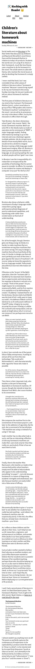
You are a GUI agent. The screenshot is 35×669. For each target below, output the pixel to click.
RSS (13, 18)
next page (28, 47)
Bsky (21, 18)
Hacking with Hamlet (19, 8)
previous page (21, 47)
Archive (26, 16)
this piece (21, 51)
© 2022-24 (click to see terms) (18, 667)
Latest (8, 16)
